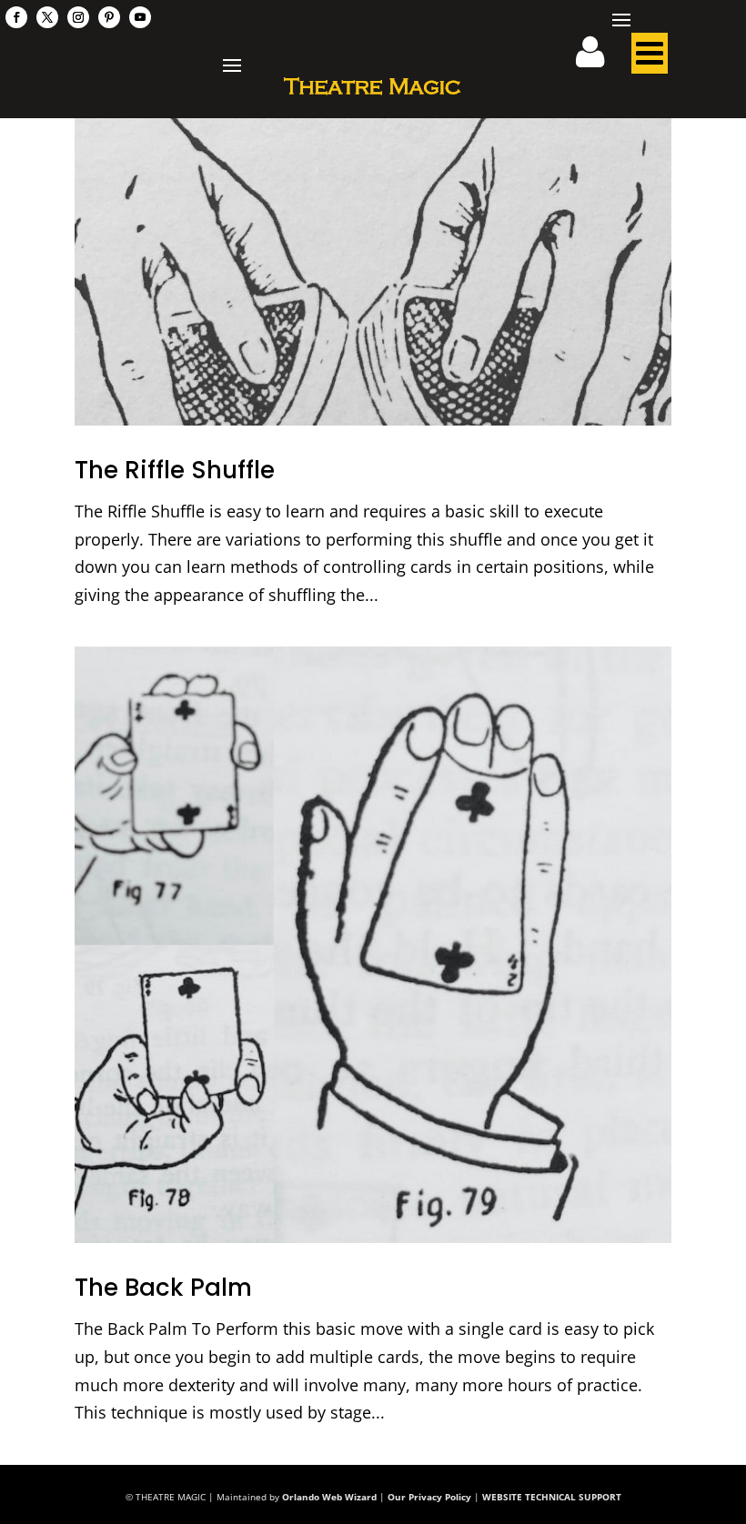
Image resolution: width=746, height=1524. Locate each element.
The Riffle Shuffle (175, 470)
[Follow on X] (47, 17)
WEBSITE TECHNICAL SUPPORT (551, 1496)
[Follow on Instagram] (78, 17)
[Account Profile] (601, 58)
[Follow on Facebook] (16, 17)
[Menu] (649, 58)
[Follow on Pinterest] (109, 17)
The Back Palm (163, 1287)
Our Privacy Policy (429, 1496)
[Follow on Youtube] (140, 17)
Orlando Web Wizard (329, 1496)
